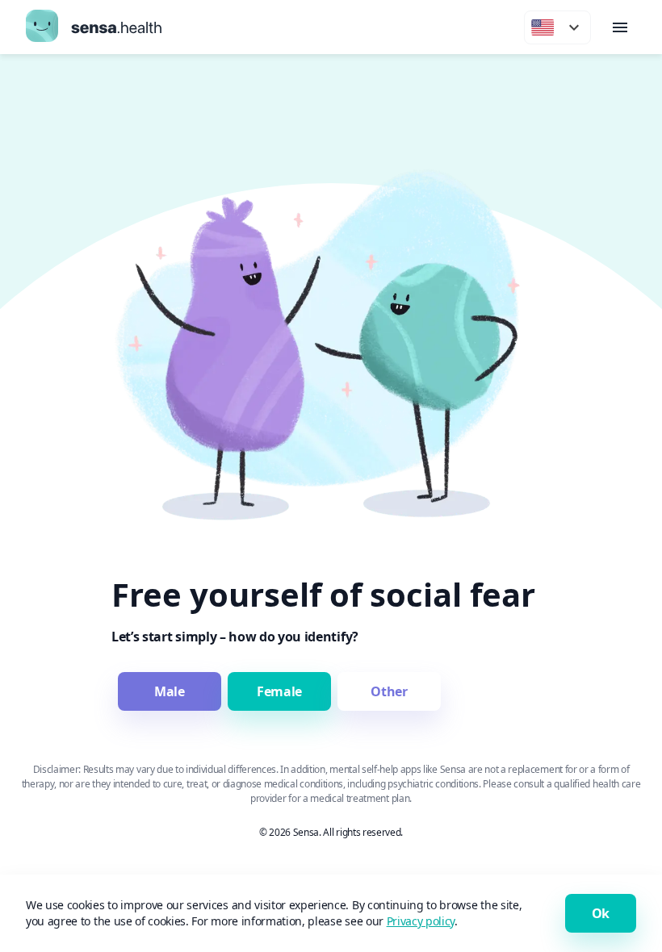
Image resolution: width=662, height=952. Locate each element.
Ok (601, 913)
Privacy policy (421, 921)
